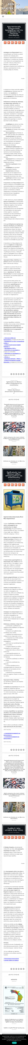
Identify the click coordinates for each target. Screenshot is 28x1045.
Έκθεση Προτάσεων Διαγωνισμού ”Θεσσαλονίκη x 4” (14, 391)
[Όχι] (26, 1039)
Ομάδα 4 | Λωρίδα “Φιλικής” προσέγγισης (14, 1027)
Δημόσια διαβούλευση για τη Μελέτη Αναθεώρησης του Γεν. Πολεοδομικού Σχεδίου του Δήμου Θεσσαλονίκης (14, 1020)
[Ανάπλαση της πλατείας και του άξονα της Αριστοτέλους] (14, 452)
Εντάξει (14, 1042)
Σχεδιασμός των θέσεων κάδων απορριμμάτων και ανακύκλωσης (14, 383)
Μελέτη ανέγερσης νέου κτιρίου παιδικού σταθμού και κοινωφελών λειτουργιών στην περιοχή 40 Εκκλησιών (14, 438)
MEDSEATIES (14, 979)
